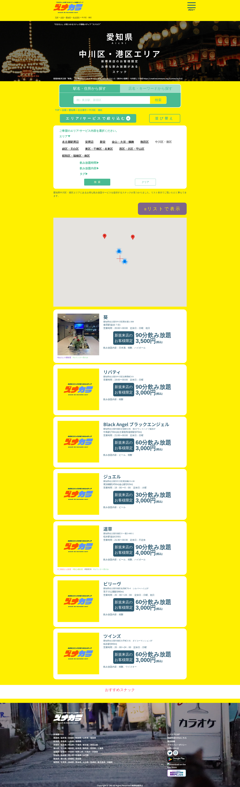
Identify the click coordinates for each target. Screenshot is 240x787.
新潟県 (56, 741)
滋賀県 (56, 751)
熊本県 (78, 762)
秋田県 (78, 737)
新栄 (102, 141)
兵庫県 (95, 751)
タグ (82, 173)
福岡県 (56, 762)
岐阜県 (78, 748)
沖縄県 (110, 762)
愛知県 (93, 748)
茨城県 (56, 744)
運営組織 (171, 741)
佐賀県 (64, 762)
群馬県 (64, 741)
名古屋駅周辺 (70, 141)
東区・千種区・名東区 (99, 148)
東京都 (86, 744)
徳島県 (56, 758)
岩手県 (64, 737)
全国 (62, 17)
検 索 (97, 182)
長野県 (78, 741)
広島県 (78, 755)
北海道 (56, 734)
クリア (145, 182)
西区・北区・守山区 (131, 148)
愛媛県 (71, 758)
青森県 (56, 737)
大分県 (86, 762)
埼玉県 (71, 744)
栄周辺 (89, 141)
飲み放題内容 (88, 168)
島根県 (64, 755)
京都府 (64, 751)
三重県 (100, 748)
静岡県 (86, 748)
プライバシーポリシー (177, 744)
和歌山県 (79, 751)
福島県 (93, 737)
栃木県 (64, 744)
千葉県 (78, 744)
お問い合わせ (173, 748)
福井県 (71, 748)
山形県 (86, 737)
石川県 (64, 748)
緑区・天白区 (70, 148)
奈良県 (71, 751)
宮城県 (71, 737)
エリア (63, 136)
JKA (110, 785)
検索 (158, 100)
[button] (104, 236)
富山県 (56, 748)
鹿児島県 (101, 762)
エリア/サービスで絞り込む (98, 118)
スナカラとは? (173, 734)
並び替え (164, 118)
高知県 (78, 758)
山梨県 (71, 741)
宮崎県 (93, 762)
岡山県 (71, 755)
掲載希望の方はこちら (177, 737)
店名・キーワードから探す (150, 88)
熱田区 (144, 141)
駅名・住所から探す (89, 88)
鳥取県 (56, 755)
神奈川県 (94, 744)
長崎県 (71, 762)
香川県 (64, 758)
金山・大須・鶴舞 (123, 141)
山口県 (86, 755)
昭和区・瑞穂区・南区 (76, 155)
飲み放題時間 (88, 162)
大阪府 (88, 751)
